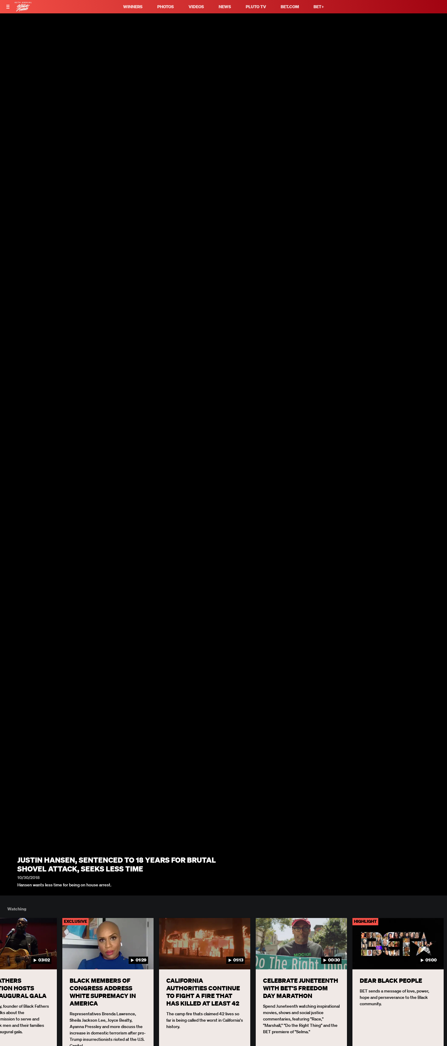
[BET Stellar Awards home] (23, 10)
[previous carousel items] (11, 956)
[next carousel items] (435, 956)
